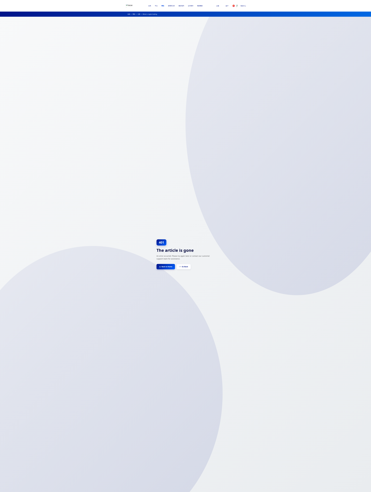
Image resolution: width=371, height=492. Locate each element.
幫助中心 (243, 6)
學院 (134, 14)
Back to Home (167, 267)
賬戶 (227, 6)
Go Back (185, 267)
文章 (139, 14)
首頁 (129, 14)
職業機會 (200, 6)
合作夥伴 (190, 6)
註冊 (217, 6)
